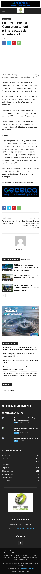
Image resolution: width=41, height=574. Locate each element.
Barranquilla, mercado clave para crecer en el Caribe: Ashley (20, 361)
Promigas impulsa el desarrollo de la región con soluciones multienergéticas (19, 368)
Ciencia (16, 555)
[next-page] (6, 295)
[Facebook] (4, 43)
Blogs (16, 422)
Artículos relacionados (11, 259)
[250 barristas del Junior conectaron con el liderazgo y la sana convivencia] (7, 267)
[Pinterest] (14, 43)
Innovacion (32, 553)
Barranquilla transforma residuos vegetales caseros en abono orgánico (26, 287)
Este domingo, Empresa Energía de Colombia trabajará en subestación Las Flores (30, 224)
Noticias (6, 551)
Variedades (17, 557)
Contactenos (23, 560)
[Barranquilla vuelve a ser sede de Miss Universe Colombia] (7, 277)
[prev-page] (3, 295)
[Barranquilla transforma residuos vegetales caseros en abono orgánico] (7, 288)
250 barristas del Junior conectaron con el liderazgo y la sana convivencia (26, 267)
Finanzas (6, 553)
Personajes (32, 555)
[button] (3, 11)
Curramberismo (12, 16)
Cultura (17, 432)
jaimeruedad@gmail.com (25, 529)
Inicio (3, 16)
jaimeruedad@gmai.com (26, 568)
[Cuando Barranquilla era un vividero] (7, 441)
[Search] (38, 11)
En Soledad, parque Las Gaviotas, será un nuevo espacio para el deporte (19, 355)
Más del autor (25, 259)
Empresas (33, 551)
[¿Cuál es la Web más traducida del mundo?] (7, 431)
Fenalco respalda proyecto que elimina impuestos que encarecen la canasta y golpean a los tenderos (20, 348)
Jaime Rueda (8, 38)
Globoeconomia (16, 553)
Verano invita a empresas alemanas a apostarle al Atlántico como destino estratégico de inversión (20, 375)
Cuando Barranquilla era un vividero (26, 438)
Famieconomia (8, 555)
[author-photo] (20, 246)
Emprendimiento (23, 551)
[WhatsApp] (19, 43)
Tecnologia (24, 555)
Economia (13, 551)
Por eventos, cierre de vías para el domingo (11, 222)
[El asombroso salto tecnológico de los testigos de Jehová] (7, 420)
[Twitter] (9, 43)
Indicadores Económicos (30, 557)
